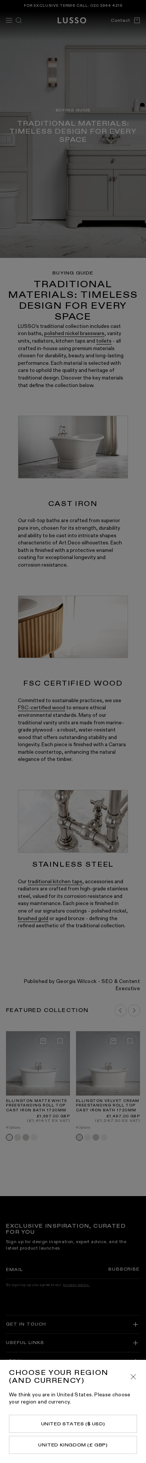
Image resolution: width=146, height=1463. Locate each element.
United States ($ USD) (73, 1424)
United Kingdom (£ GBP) (72, 1445)
